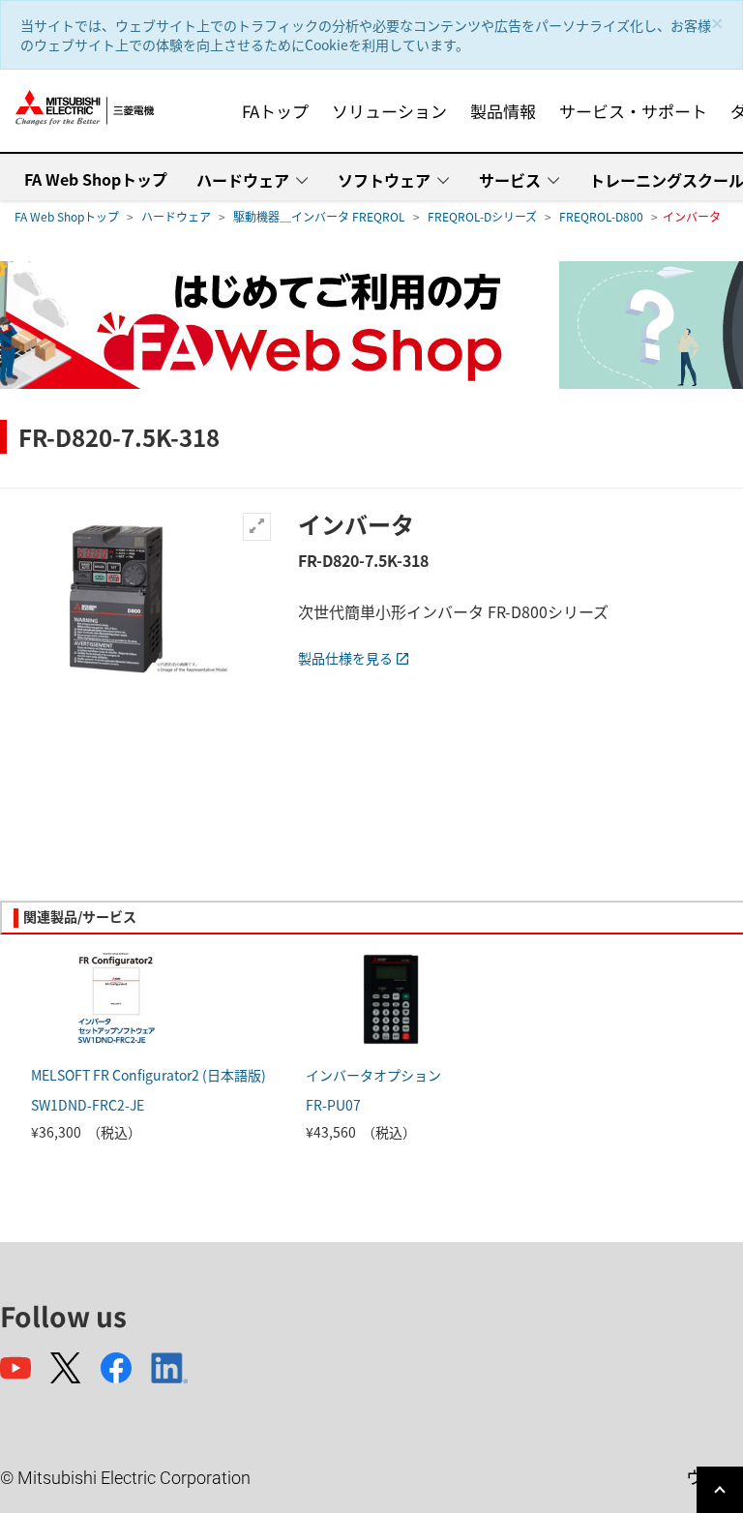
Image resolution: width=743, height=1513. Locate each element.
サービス (510, 180)
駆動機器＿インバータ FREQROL (319, 216)
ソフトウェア (384, 180)
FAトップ (275, 111)
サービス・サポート (633, 111)
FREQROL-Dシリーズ (482, 216)
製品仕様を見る (345, 658)
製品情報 (503, 111)
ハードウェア (242, 180)
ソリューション (389, 111)
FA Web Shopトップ (95, 179)
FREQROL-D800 (601, 216)
